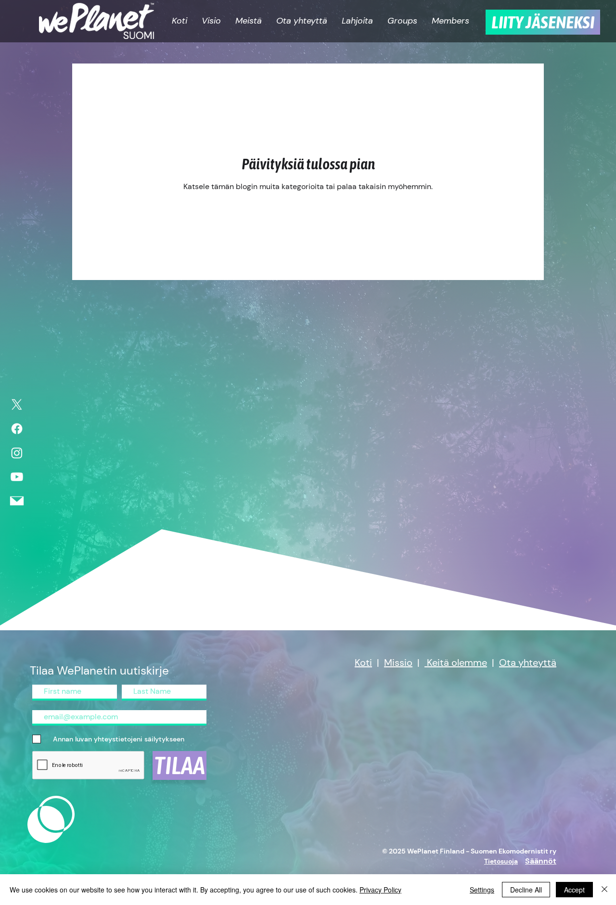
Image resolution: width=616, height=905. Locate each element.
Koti (363, 662)
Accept (574, 889)
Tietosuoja (501, 861)
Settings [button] (482, 889)
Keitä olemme (457, 662)
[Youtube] (17, 477)
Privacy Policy (380, 889)
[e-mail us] (17, 501)
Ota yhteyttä (527, 662)
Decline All (526, 889)
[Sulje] (604, 889)
